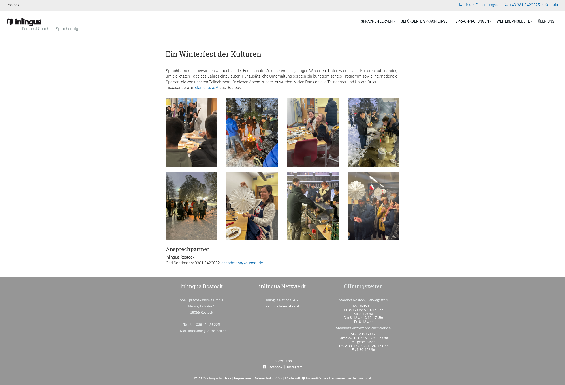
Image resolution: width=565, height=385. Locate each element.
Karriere (465, 5)
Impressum (242, 378)
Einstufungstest (489, 5)
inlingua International (282, 306)
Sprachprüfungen (472, 21)
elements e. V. (207, 87)
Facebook (274, 367)
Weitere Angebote (513, 21)
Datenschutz (263, 378)
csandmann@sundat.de (242, 263)
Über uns (546, 21)
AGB (278, 378)
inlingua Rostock (219, 378)
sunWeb (317, 378)
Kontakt (551, 5)
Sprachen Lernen (377, 21)
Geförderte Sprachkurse (424, 21)
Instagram (294, 367)
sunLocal (364, 378)
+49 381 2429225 (524, 5)
